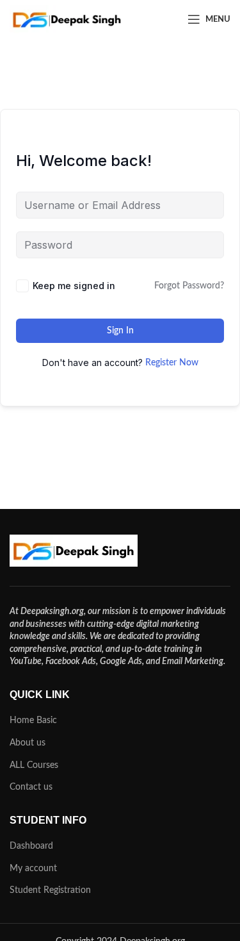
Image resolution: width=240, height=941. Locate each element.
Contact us (31, 787)
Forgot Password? (189, 285)
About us (27, 742)
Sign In (120, 330)
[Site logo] (67, 19)
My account (33, 868)
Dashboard (31, 846)
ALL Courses (34, 765)
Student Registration (50, 890)
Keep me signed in (74, 285)
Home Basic (33, 720)
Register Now (171, 362)
